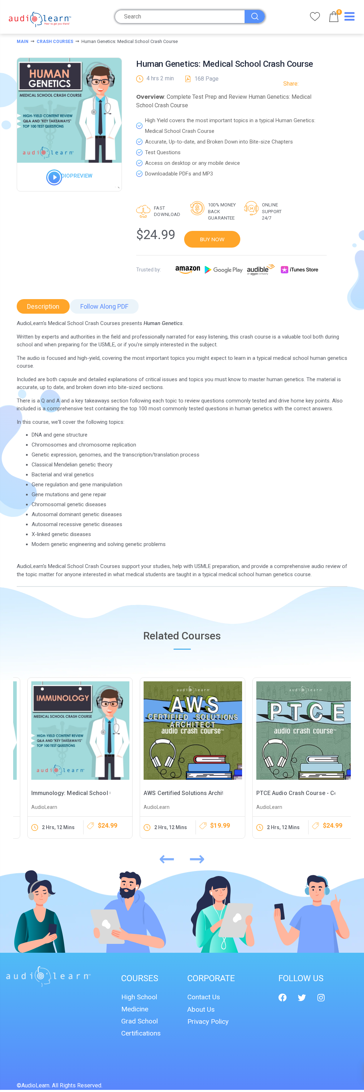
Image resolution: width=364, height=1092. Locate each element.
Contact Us (203, 997)
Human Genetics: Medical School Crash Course (224, 64)
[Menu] (349, 18)
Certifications (141, 1033)
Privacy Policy (208, 1021)
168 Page (206, 78)
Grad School (139, 1021)
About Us (201, 1009)
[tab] (43, 306)
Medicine (134, 1009)
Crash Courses (55, 41)
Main (22, 41)
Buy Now (212, 239)
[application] (49, 182)
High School (139, 997)
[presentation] (167, 857)
